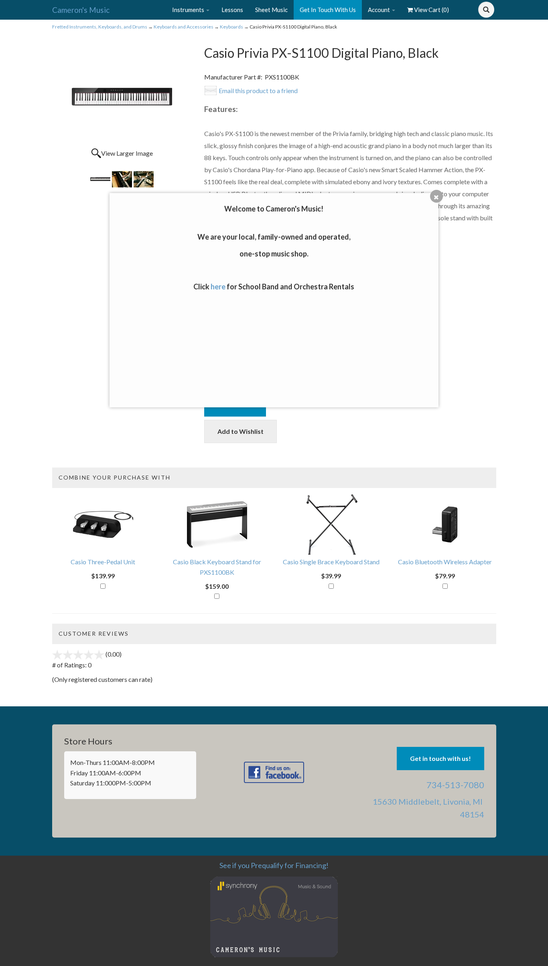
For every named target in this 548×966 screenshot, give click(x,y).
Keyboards (231, 27)
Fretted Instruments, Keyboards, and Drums (99, 27)
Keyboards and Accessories (183, 27)
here (218, 286)
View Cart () (431, 9)
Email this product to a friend (258, 90)
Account (379, 9)
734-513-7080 (455, 784)
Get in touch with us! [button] (440, 758)
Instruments (188, 9)
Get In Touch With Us (328, 9)
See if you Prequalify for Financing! (274, 865)
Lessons (232, 9)
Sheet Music (271, 9)
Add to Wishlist (240, 431)
